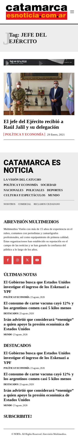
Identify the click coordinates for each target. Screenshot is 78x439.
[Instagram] (17, 260)
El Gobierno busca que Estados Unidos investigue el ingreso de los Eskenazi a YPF (37, 287)
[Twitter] (27, 260)
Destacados (11, 313)
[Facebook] (8, 260)
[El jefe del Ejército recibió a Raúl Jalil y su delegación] (39, 94)
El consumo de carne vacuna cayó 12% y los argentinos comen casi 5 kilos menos (39, 305)
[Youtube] (37, 260)
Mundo (8, 334)
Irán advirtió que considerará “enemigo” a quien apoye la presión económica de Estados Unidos (39, 324)
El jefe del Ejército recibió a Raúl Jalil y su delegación (33, 124)
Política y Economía (24, 134)
